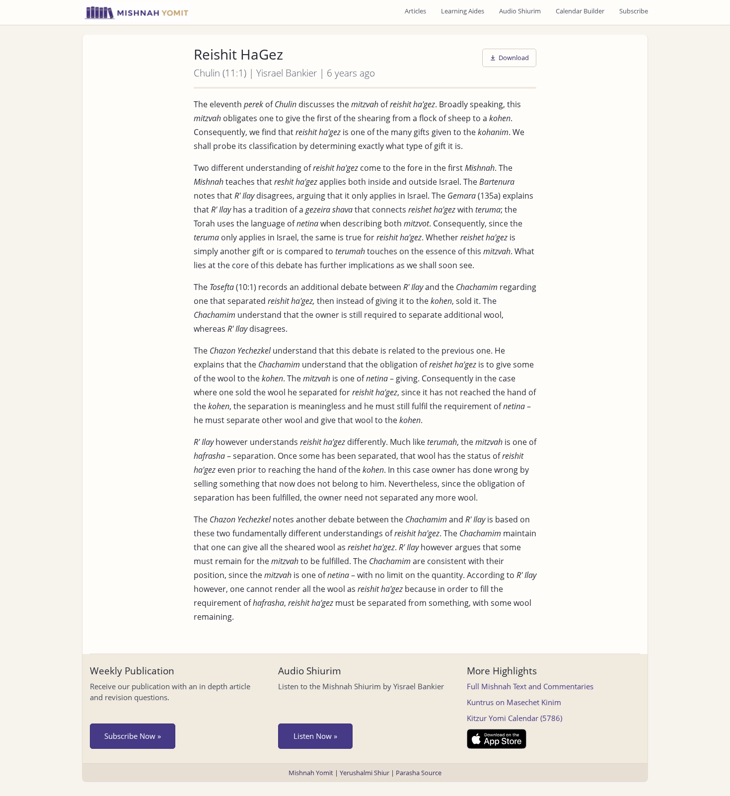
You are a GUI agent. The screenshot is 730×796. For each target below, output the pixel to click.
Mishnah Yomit (311, 772)
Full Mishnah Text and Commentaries (530, 686)
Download (514, 57)
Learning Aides (462, 10)
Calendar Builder (580, 10)
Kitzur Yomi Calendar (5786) (514, 718)
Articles (415, 10)
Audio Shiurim (520, 10)
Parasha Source (418, 772)
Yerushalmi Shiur (364, 772)
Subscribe (633, 10)
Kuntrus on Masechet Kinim (514, 702)
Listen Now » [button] (315, 736)
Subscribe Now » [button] (132, 736)
